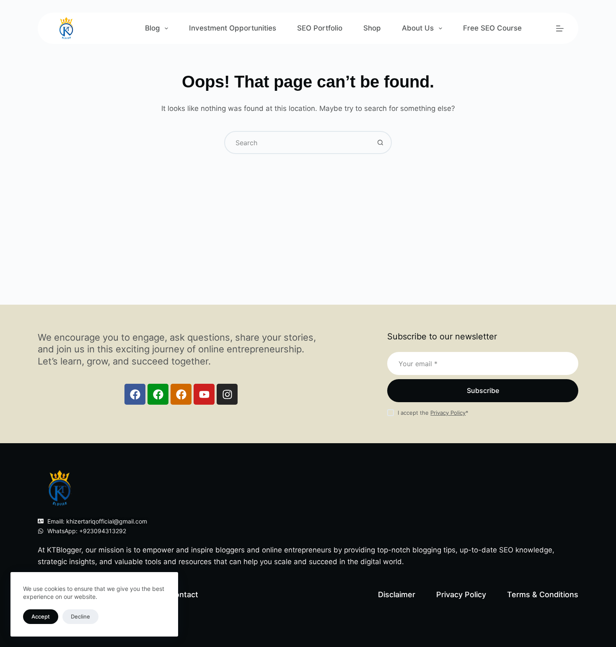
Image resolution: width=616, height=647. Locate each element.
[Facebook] (134, 394)
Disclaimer (396, 594)
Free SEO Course (492, 28)
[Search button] (380, 142)
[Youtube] (204, 394)
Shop (372, 28)
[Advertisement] (308, 216)
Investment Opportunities (232, 28)
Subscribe (483, 390)
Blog (152, 28)
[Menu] (560, 28)
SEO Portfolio (319, 28)
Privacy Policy (448, 412)
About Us (418, 28)
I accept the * (433, 412)
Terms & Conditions (542, 594)
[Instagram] (227, 394)
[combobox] (297, 142)
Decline (80, 616)
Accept (40, 616)
